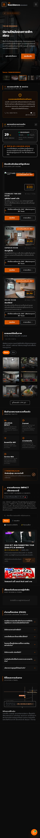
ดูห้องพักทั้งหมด (11, 56)
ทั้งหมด (6, 352)
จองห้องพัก (28, 56)
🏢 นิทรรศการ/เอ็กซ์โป (11, 525)
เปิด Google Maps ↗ (25, 704)
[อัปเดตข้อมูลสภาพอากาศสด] (35, 124)
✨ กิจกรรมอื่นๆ (26, 525)
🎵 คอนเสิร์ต (16, 521)
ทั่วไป (13, 352)
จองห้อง (12, 218)
